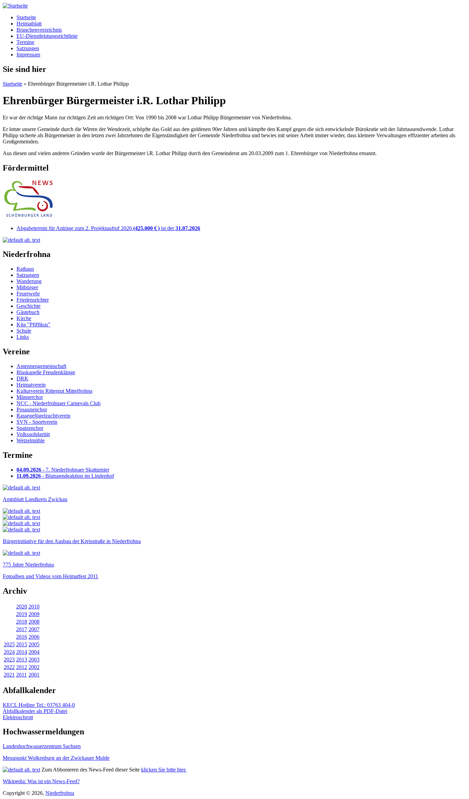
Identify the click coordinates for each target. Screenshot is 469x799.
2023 (9, 659)
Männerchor (29, 397)
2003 (33, 659)
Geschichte (28, 306)
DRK (22, 378)
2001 (33, 675)
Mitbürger (27, 287)
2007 (33, 629)
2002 (33, 667)
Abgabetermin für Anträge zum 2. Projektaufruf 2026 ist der (108, 228)
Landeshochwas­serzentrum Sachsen (42, 746)
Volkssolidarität (33, 434)
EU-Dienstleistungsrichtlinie (47, 36)
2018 (21, 622)
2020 (21, 606)
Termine (25, 42)
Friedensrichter (32, 300)
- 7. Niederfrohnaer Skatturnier (62, 470)
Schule (23, 331)
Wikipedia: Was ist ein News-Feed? (41, 781)
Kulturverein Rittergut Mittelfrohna (54, 391)
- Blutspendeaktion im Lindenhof (65, 476)
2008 (33, 622)
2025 (9, 644)
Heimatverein (31, 385)
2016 (21, 637)
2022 (9, 667)
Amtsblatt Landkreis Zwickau (35, 499)
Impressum (28, 54)
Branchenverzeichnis (39, 30)
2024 (9, 652)
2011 (21, 675)
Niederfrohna (59, 793)
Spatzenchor (29, 428)
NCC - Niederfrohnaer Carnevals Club (58, 403)
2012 (21, 667)
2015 (21, 644)
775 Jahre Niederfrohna (28, 565)
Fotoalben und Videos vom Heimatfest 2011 (50, 576)
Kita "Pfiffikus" (33, 324)
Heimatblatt (29, 23)
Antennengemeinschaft (41, 366)
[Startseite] (15, 6)
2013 (21, 659)
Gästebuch (27, 312)
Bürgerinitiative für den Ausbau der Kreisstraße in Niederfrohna (72, 541)
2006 (33, 637)
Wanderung (29, 281)
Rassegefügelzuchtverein (43, 416)
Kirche (23, 318)
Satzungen (27, 48)
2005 (33, 644)
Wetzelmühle (30, 440)
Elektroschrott (18, 717)
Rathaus (25, 269)
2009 (33, 614)
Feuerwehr (28, 293)
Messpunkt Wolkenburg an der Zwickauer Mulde (56, 758)
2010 (33, 606)
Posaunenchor (31, 409)
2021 (9, 675)
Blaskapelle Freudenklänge (45, 372)
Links (22, 337)
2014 (21, 652)
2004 (33, 652)
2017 (21, 629)
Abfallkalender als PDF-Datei (35, 711)
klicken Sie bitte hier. (163, 770)
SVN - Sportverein (36, 422)
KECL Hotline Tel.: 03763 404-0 (39, 705)
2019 (21, 614)
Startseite (26, 17)
